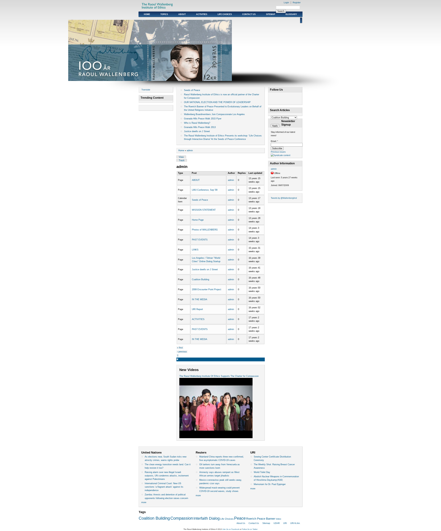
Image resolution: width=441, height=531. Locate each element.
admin (190, 150)
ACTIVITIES (201, 14)
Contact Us (249, 14)
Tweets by (276, 198)
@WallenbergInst (289, 198)
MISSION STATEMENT (204, 210)
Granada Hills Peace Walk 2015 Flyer (202, 118)
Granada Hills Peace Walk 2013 (200, 127)
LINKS (195, 249)
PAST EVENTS (200, 239)
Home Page (198, 220)
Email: (274, 141)
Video (278, 519)
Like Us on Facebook (230, 529)
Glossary (291, 14)
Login (286, 2)
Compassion (181, 518)
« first (180, 347)
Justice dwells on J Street (197, 131)
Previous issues (278, 152)
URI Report (197, 309)
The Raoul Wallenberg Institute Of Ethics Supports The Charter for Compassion (219, 376)
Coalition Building (200, 279)
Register (297, 2)
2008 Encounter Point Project (206, 289)
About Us (241, 523)
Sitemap (270, 14)
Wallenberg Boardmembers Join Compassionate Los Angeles (214, 114)
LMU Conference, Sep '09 (204, 190)
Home (147, 14)
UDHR (277, 523)
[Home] (157, 9)
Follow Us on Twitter (250, 529)
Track (181, 160)
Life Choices (225, 14)
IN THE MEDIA (199, 299)
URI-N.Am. (295, 523)
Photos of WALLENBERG (205, 229)
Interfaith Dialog (206, 518)
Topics (164, 14)
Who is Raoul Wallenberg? (197, 123)
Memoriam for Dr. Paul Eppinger (270, 484)
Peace (240, 518)
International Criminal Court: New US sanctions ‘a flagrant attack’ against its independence (164, 487)
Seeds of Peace (192, 90)
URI (285, 523)
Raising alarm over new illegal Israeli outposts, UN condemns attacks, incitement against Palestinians (167, 475)
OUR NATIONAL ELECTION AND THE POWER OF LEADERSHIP (217, 102)
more (143, 502)
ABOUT (182, 14)
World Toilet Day (262, 472)
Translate (145, 90)
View (181, 157)
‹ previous (182, 351)
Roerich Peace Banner (260, 518)
